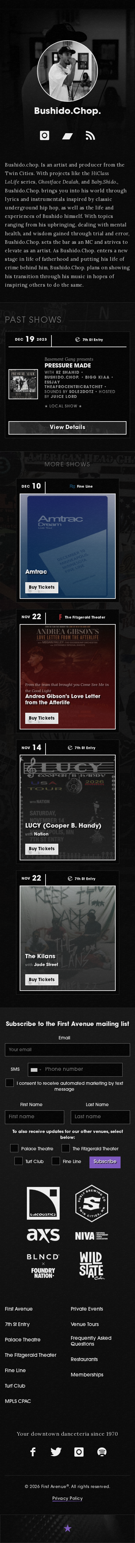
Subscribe (105, 1161)
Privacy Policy (67, 1499)
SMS (15, 1070)
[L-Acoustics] (44, 1203)
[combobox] (35, 1069)
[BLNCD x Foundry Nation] (44, 1266)
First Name (31, 1105)
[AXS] (44, 1236)
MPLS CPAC (18, 1401)
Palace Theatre (36, 1149)
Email (64, 1038)
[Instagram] (44, 135)
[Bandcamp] (67, 135)
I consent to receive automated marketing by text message (69, 1086)
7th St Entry (17, 1324)
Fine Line (71, 1162)
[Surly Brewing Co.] (92, 1203)
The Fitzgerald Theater (94, 1149)
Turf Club (34, 1162)
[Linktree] (90, 135)
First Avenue (19, 1309)
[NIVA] (92, 1236)
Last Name (97, 1105)
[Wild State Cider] (92, 1265)
